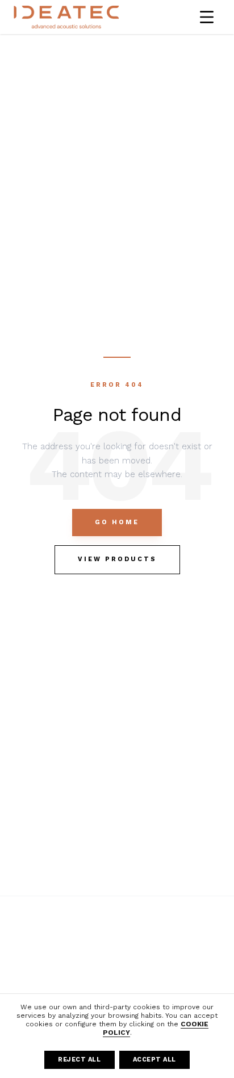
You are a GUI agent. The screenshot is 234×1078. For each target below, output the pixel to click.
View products (117, 559)
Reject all (79, 1059)
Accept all (155, 1059)
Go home (117, 522)
